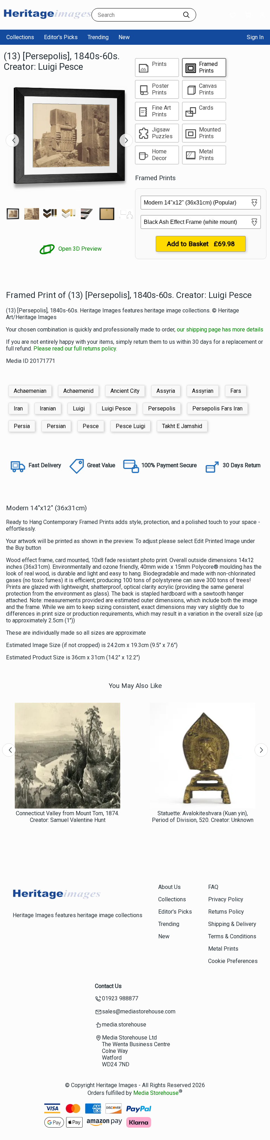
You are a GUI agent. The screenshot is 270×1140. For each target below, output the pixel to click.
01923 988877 (120, 998)
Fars (235, 391)
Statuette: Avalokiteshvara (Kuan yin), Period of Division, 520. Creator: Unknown (202, 816)
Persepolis (161, 408)
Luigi (79, 408)
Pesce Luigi (130, 426)
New (124, 37)
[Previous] (12, 140)
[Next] (126, 140)
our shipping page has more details (220, 329)
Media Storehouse (156, 1093)
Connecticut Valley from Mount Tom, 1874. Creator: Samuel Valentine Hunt (67, 816)
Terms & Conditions (232, 936)
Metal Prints (223, 948)
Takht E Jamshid (182, 426)
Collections (20, 37)
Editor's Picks (61, 37)
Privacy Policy (225, 899)
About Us (169, 887)
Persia (22, 426)
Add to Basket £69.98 (201, 244)
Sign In (255, 37)
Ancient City (125, 391)
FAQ (213, 887)
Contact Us (108, 986)
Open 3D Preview (79, 248)
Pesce (91, 426)
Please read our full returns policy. (75, 348)
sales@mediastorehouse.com (138, 1011)
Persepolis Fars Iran (217, 408)
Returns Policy (226, 911)
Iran (18, 408)
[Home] (47, 22)
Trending (98, 37)
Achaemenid (78, 391)
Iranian (48, 408)
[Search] (186, 15)
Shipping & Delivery (232, 924)
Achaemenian (30, 391)
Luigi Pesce (116, 408)
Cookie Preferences (233, 961)
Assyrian (202, 391)
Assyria (165, 391)
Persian (56, 426)
